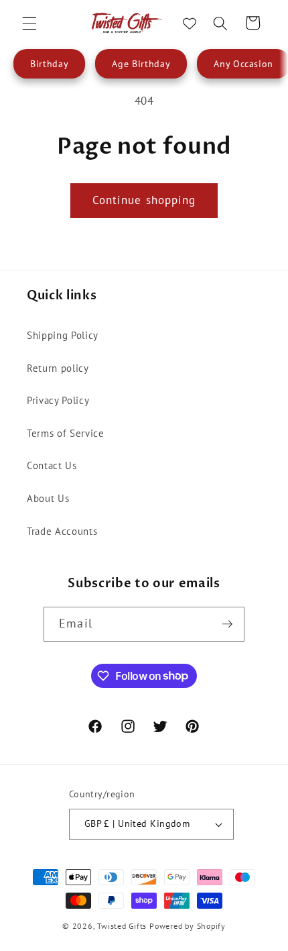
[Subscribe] (227, 624)
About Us (48, 498)
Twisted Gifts (122, 926)
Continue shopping (144, 200)
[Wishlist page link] (189, 23)
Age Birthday (141, 64)
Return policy (58, 367)
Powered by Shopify (187, 926)
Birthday (49, 64)
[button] (29, 23)
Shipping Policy (62, 335)
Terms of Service (65, 433)
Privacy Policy (58, 400)
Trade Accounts (62, 531)
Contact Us (52, 465)
